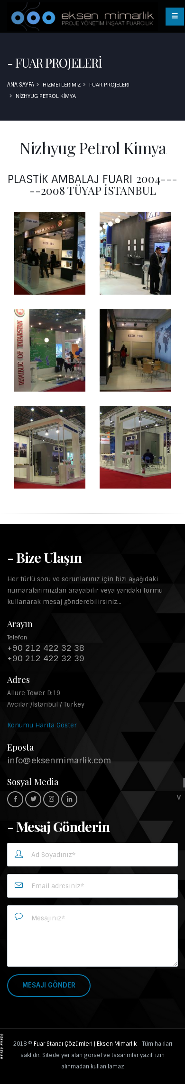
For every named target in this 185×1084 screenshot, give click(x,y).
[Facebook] (15, 799)
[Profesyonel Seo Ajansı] (2, 1046)
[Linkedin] (69, 799)
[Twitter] (33, 799)
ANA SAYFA (20, 84)
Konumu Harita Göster (42, 725)
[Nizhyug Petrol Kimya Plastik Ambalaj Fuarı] (49, 253)
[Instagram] (51, 799)
